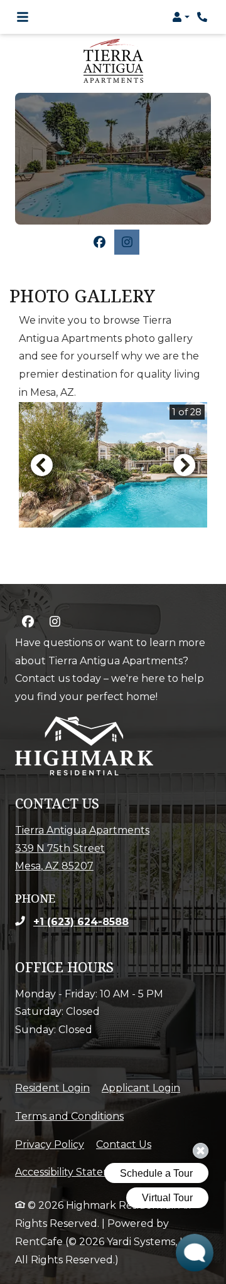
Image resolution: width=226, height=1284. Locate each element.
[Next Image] (184, 464)
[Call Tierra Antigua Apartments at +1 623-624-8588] (203, 17)
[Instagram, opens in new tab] (126, 242)
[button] (181, 17)
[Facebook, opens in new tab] (99, 242)
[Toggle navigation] (22, 17)
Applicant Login (141, 1087)
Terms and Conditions (69, 1116)
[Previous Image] (41, 464)
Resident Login (52, 1087)
